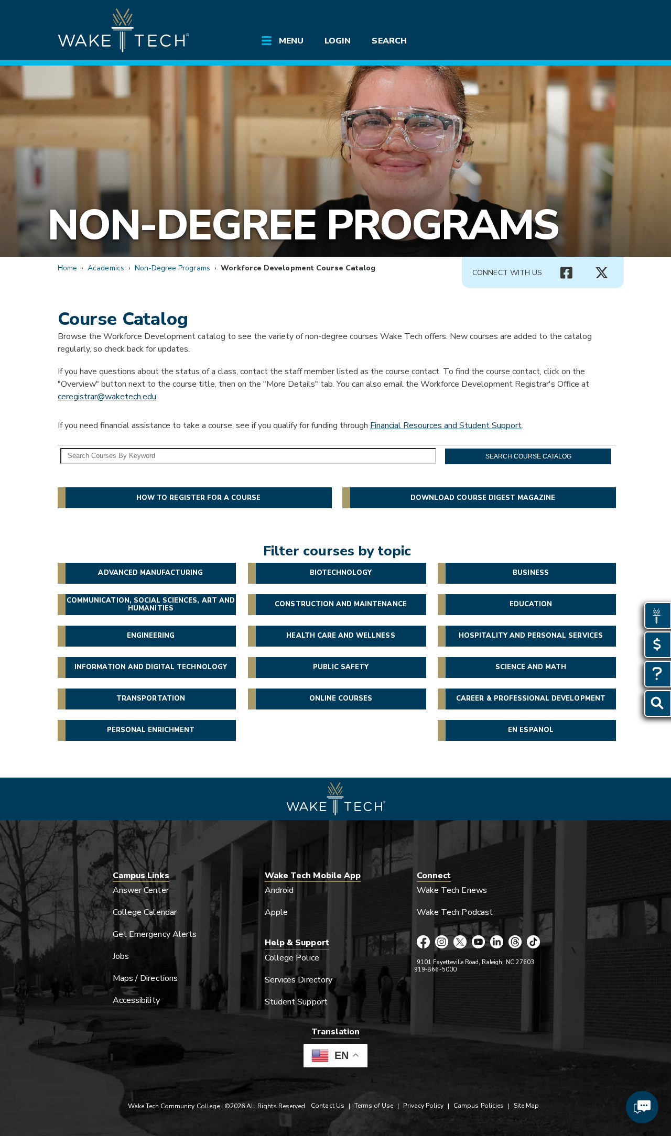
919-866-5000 (435, 970)
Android (279, 890)
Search (389, 41)
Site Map (526, 1105)
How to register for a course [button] (198, 498)
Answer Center (141, 890)
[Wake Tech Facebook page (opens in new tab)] (423, 942)
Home (67, 268)
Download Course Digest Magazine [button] (483, 498)
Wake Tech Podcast (455, 912)
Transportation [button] (150, 698)
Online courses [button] (341, 698)
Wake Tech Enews (452, 890)
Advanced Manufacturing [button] (150, 572)
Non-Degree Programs (302, 225)
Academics (106, 268)
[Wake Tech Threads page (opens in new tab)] (515, 942)
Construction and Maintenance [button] (340, 604)
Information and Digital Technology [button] (150, 667)
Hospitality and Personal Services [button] (531, 635)
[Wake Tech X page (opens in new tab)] (460, 942)
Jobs (121, 956)
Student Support (296, 1002)
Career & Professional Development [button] (530, 698)
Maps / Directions (145, 978)
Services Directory (298, 980)
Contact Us (327, 1105)
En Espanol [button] (530, 730)
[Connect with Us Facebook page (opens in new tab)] (566, 273)
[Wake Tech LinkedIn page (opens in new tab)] (496, 942)
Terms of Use (374, 1105)
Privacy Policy (423, 1105)
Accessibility (136, 1000)
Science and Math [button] (531, 667)
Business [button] (530, 572)
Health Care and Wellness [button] (340, 635)
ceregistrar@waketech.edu (107, 396)
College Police (292, 958)
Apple (276, 912)
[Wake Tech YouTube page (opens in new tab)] (478, 942)
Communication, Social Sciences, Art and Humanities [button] (151, 604)
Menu (291, 41)
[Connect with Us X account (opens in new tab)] (601, 273)
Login (337, 41)
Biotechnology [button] (341, 572)
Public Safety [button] (341, 667)
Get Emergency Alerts (155, 934)
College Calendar (145, 912)
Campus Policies (478, 1105)
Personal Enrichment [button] (151, 730)
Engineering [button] (151, 635)
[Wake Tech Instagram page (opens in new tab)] (441, 942)
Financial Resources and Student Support (446, 425)
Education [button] (531, 604)
